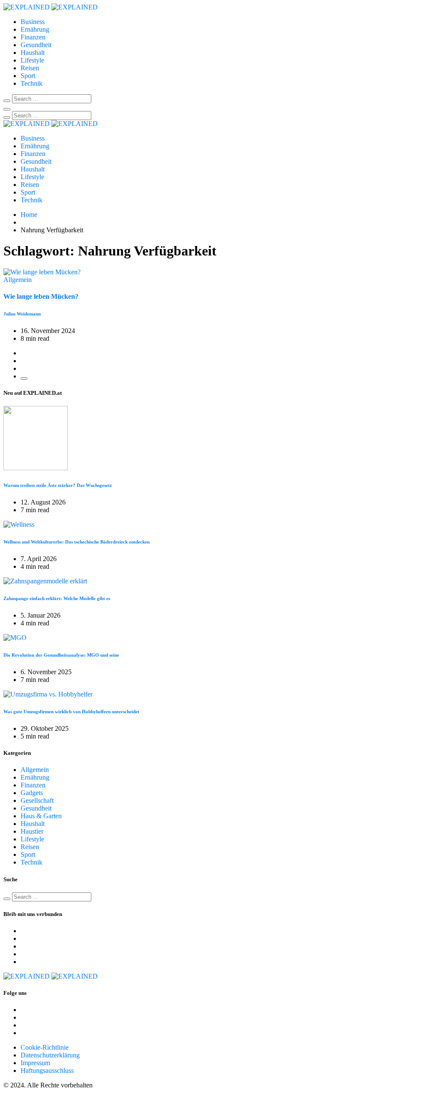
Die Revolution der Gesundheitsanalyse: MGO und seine (61, 655)
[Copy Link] (24, 378)
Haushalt (33, 52)
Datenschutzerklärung (50, 1055)
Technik (31, 83)
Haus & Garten (41, 816)
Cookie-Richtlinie (45, 1047)
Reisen (30, 68)
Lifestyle (32, 60)
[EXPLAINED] (50, 7)
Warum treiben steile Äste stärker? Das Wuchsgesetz (57, 485)
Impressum (35, 1062)
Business (33, 21)
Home (29, 214)
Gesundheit (36, 44)
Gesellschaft (37, 800)
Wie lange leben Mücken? (40, 296)
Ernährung (35, 29)
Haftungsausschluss (47, 1070)
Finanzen (33, 37)
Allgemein (35, 769)
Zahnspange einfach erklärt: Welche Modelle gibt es (56, 598)
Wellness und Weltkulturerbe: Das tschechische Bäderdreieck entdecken (76, 541)
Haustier (32, 831)
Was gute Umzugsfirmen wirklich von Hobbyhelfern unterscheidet (71, 711)
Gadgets (32, 792)
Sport (28, 75)
